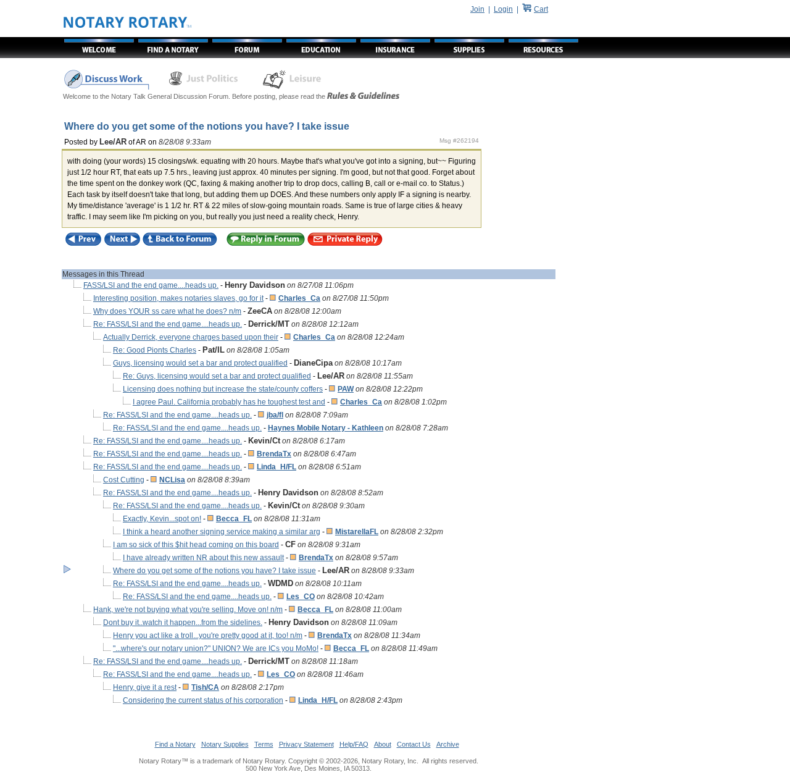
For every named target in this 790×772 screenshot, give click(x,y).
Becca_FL (234, 518)
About (382, 744)
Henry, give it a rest (145, 687)
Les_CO (300, 596)
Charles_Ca (299, 298)
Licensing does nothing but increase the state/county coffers (223, 389)
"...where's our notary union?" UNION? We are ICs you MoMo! (215, 648)
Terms (263, 744)
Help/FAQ (353, 744)
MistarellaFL (356, 531)
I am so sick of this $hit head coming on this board (196, 544)
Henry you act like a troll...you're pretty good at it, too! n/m (207, 635)
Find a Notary (175, 744)
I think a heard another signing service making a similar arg (221, 531)
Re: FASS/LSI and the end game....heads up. (167, 324)
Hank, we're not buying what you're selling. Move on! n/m (188, 609)
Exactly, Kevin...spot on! (162, 518)
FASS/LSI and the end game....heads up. (150, 285)
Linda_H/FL (276, 467)
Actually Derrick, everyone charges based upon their (190, 337)
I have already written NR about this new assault (203, 557)
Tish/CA (205, 687)
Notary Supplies (225, 744)
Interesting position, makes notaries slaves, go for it (178, 298)
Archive (447, 744)
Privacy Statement (306, 744)
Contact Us (414, 744)
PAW (346, 389)
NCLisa (172, 480)
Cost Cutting (123, 480)
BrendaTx (274, 454)
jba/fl (275, 415)
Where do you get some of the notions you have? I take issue (214, 570)
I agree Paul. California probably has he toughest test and (229, 402)
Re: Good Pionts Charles (154, 350)
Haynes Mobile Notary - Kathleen (325, 428)
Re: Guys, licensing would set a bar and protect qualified (217, 376)
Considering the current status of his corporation (203, 700)
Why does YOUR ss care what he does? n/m (167, 311)
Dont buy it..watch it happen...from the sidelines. (182, 622)
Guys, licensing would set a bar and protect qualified (200, 363)
